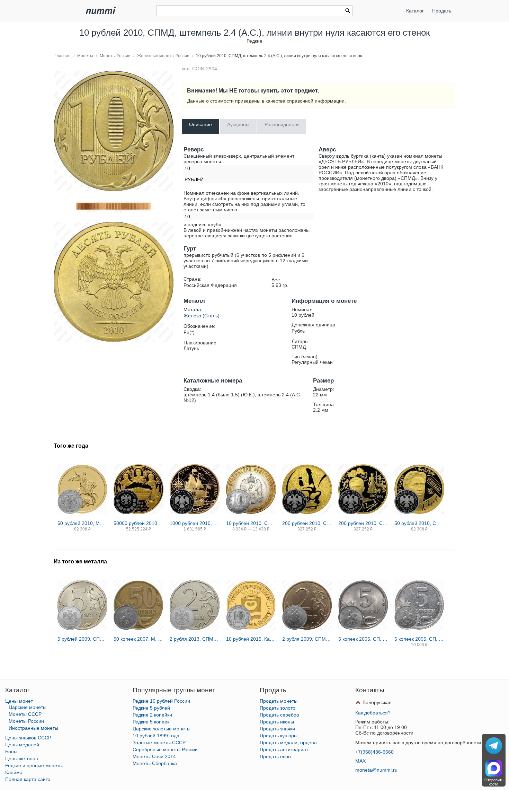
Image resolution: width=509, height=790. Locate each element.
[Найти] (347, 11)
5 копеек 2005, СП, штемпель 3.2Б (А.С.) (419, 639)
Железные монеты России (163, 55)
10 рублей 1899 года (156, 735)
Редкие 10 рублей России (161, 701)
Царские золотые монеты (161, 728)
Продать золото (277, 708)
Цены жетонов (21, 758)
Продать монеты (278, 701)
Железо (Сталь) (202, 315)
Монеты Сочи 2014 (154, 756)
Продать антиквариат (284, 749)
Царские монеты (27, 707)
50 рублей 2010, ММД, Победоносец (82, 523)
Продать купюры (278, 735)
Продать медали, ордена (288, 742)
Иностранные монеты (33, 728)
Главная (62, 55)
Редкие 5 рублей (151, 708)
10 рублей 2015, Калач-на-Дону (251, 639)
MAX (360, 761)
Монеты (85, 55)
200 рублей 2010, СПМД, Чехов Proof (363, 523)
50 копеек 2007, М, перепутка (138, 639)
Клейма (14, 772)
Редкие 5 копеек (151, 722)
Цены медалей (22, 744)
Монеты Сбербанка (155, 763)
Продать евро (275, 756)
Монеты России (115, 55)
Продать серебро (279, 715)
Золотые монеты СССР (159, 742)
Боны (11, 751)
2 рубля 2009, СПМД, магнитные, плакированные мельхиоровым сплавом (307, 639)
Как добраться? (373, 713)
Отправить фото (493, 782)
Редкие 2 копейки (152, 715)
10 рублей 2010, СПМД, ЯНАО (251, 523)
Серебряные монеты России (165, 749)
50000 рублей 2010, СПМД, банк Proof (138, 523)
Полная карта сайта (28, 779)
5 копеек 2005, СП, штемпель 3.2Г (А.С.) (363, 639)
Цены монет (19, 701)
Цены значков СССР (28, 737)
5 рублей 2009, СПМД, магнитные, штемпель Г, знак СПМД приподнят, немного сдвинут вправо (82, 639)
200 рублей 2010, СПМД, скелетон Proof (307, 523)
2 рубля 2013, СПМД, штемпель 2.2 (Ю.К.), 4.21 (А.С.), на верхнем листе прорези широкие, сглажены (195, 639)
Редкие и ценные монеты (34, 765)
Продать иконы (277, 722)
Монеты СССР (25, 714)
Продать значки (277, 728)
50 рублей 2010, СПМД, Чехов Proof (419, 523)
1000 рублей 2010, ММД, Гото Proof (195, 523)
